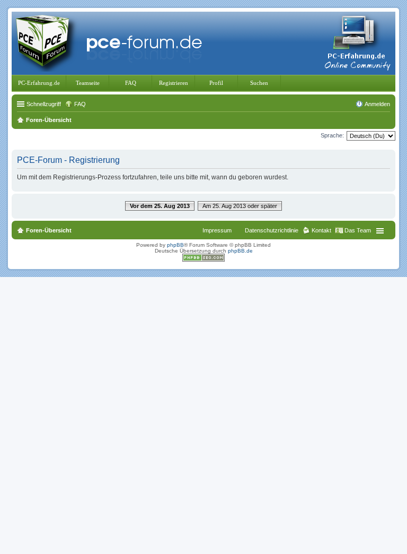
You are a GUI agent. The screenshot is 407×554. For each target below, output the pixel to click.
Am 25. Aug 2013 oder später (239, 206)
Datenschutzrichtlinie (271, 230)
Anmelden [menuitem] (377, 104)
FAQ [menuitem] (80, 104)
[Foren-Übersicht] (111, 42)
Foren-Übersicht (49, 230)
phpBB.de (240, 251)
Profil (216, 83)
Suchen (259, 83)
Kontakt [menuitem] (321, 230)
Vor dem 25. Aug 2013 (160, 206)
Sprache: (332, 135)
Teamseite (88, 83)
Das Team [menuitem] (357, 230)
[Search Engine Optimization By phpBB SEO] (203, 260)
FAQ (130, 83)
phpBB (175, 245)
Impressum (217, 230)
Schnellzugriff (43, 104)
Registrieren (173, 83)
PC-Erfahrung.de (39, 83)
